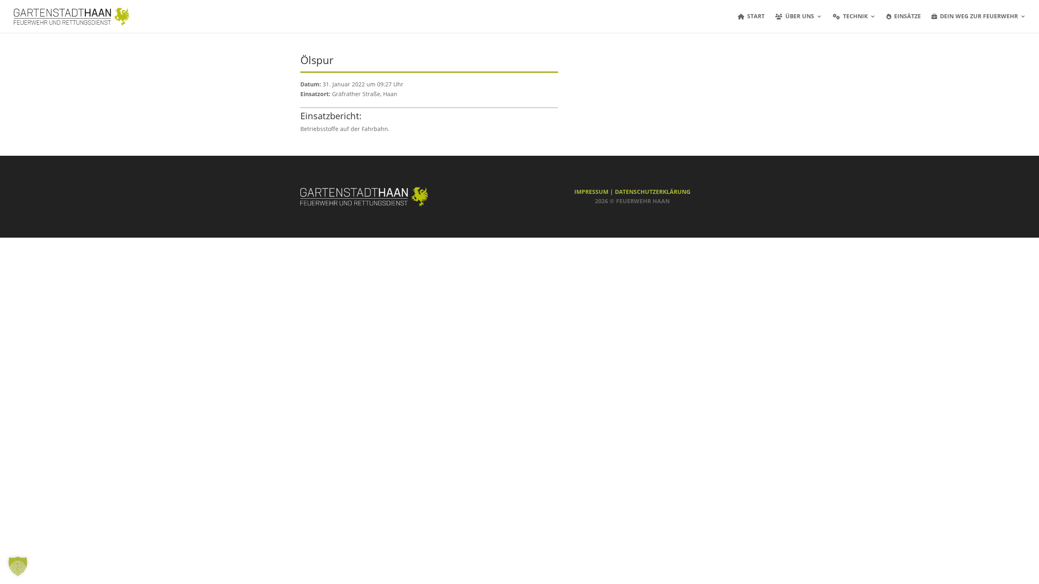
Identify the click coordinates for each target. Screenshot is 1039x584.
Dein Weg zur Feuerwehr (979, 16)
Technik (855, 16)
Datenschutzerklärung (652, 191)
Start (756, 16)
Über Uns (799, 16)
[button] (18, 566)
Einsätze (907, 16)
